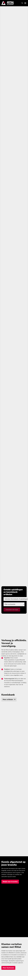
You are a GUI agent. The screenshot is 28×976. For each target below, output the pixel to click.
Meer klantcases (8, 968)
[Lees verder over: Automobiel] (14, 915)
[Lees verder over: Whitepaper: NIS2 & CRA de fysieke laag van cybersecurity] (14, 721)
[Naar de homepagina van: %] (7, 3)
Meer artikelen (8, 699)
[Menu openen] (25, 3)
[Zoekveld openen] (22, 3)
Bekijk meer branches (10, 882)
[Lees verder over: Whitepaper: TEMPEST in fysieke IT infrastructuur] (14, 758)
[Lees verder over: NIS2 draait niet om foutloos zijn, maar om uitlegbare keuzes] (14, 834)
